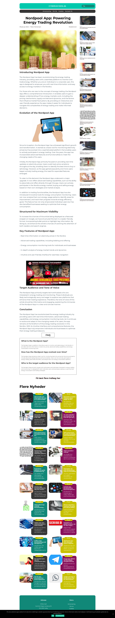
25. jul (39, 394)
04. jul (39, 448)
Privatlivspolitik (60, 615)
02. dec (39, 466)
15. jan (68, 574)
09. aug (68, 430)
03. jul (68, 394)
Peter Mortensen (35, 27)
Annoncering (47, 11)
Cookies (61, 11)
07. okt (39, 412)
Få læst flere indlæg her (48, 378)
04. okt (39, 430)
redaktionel (73, 27)
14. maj (68, 466)
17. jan (68, 502)
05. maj (68, 448)
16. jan (68, 538)
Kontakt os (68, 11)
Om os (55, 11)
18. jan (39, 484)
